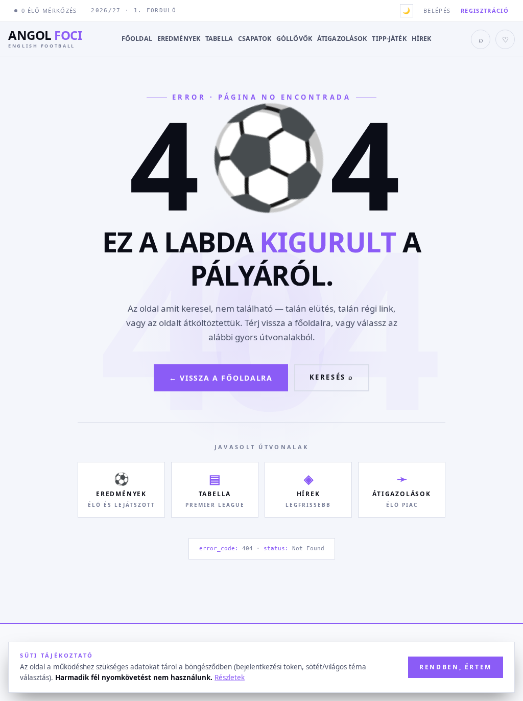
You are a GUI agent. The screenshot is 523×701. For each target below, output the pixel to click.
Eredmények (178, 38)
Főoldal (137, 38)
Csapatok (254, 38)
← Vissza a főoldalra (221, 378)
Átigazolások (342, 38)
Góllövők (294, 38)
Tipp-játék (389, 38)
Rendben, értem (455, 667)
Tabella (219, 38)
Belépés (436, 10)
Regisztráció (485, 10)
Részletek (230, 677)
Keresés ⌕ (332, 377)
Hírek (422, 38)
